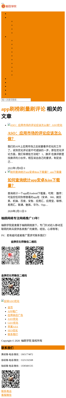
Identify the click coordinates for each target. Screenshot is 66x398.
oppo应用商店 (21, 59)
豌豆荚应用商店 (23, 52)
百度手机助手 (21, 71)
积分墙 (18, 32)
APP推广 (13, 17)
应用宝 (18, 40)
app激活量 (19, 25)
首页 (10, 13)
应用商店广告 (15, 36)
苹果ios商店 (20, 74)
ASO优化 (13, 78)
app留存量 (19, 29)
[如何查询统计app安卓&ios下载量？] (29, 172)
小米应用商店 (21, 67)
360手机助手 (21, 63)
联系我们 (13, 94)
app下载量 (19, 21)
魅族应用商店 (21, 48)
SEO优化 (13, 90)
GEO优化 (13, 82)
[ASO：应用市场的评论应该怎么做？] (30, 125)
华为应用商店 (21, 44)
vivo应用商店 (21, 55)
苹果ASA (13, 86)
